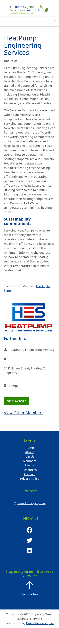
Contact (29, 474)
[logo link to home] (29, 8)
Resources (29, 470)
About (29, 452)
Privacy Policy (29, 479)
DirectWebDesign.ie (40, 623)
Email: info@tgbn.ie (32, 503)
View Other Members (23, 412)
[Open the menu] (55, 21)
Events (29, 465)
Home (29, 448)
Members (29, 461)
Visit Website (16, 401)
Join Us (29, 456)
